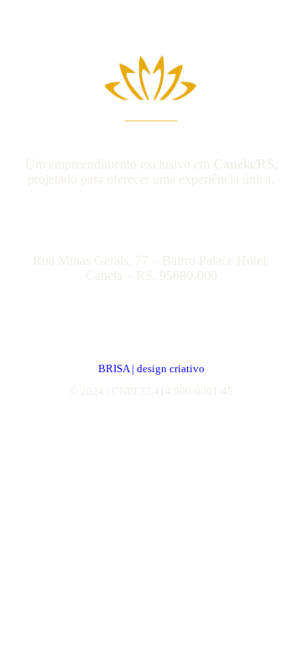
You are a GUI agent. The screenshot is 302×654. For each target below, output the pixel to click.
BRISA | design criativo (151, 368)
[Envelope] (169, 229)
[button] (151, 268)
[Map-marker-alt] (132, 229)
